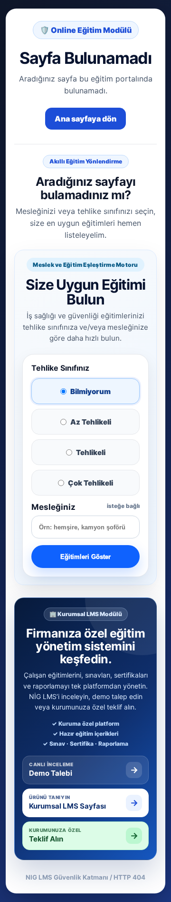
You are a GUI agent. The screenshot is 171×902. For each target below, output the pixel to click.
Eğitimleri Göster (85, 556)
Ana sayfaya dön (85, 118)
